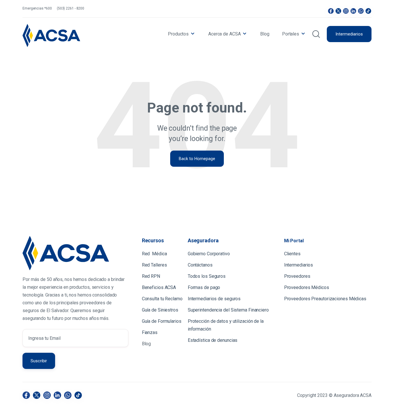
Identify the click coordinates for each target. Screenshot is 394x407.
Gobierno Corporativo (209, 253)
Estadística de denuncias (213, 340)
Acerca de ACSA (224, 34)
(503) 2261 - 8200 (70, 8)
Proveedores (297, 276)
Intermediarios (349, 34)
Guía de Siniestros (160, 310)
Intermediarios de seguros (214, 298)
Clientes (293, 253)
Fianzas (149, 332)
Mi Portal (294, 240)
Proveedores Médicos (306, 287)
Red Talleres (154, 265)
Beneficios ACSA (159, 287)
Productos (178, 34)
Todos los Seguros (207, 276)
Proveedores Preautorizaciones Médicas (325, 298)
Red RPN (151, 276)
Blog (264, 34)
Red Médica (154, 253)
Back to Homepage (197, 158)
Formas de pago (204, 287)
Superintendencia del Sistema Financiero (228, 310)
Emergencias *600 (37, 8)
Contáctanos (200, 265)
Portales (290, 34)
